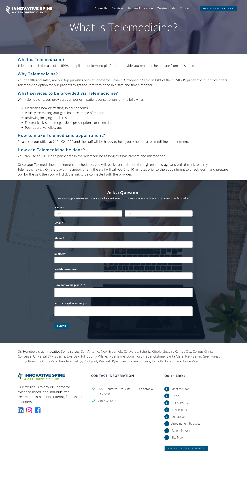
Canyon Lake (140, 361)
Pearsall (104, 361)
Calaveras (131, 351)
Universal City (43, 356)
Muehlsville (117, 356)
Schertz (145, 351)
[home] (43, 375)
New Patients (179, 410)
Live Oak (73, 356)
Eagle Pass (191, 361)
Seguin (168, 351)
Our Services (179, 403)
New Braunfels (111, 351)
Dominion (134, 356)
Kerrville (157, 361)
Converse (24, 356)
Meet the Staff (180, 389)
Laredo (170, 361)
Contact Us (178, 417)
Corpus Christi (203, 351)
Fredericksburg (154, 356)
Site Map (177, 437)
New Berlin (193, 356)
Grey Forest (211, 356)
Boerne (59, 356)
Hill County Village (94, 356)
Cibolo (157, 351)
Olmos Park (49, 361)
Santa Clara (175, 356)
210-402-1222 (107, 401)
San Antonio (90, 351)
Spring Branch (28, 361)
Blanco (125, 361)
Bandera (65, 361)
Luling (77, 361)
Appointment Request (185, 424)
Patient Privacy (180, 431)
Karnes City (183, 351)
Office (175, 396)
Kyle (115, 361)
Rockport (90, 361)
